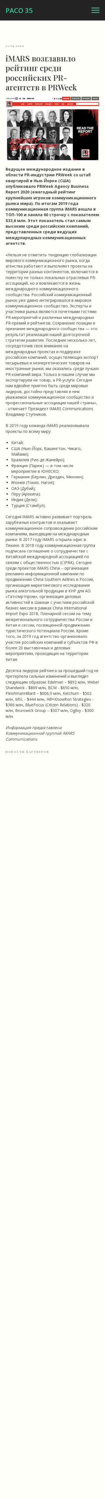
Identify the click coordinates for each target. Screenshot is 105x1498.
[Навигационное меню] (95, 10)
